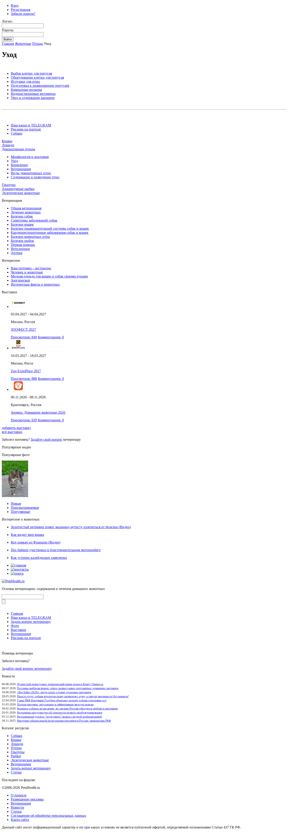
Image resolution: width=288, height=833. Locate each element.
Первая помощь (23, 245)
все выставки (12, 432)
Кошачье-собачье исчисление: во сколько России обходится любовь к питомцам (67, 708)
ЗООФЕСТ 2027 (23, 329)
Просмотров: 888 (24, 379)
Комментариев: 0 (51, 337)
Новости (17, 807)
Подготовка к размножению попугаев (40, 85)
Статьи (16, 772)
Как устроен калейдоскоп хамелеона (39, 558)
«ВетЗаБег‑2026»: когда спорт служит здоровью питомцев (54, 692)
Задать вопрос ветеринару (31, 622)
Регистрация (20, 9)
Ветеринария (21, 169)
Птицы (37, 44)
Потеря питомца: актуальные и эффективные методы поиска (55, 704)
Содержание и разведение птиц (35, 177)
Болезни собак (22, 216)
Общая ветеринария (26, 208)
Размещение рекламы (27, 799)
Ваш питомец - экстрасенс (31, 268)
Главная (8, 44)
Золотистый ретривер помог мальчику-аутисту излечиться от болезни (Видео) (71, 527)
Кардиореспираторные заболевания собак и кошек (49, 232)
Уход (14, 161)
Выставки (18, 630)
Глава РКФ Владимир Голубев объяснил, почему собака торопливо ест (61, 700)
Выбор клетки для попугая (31, 73)
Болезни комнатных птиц (30, 237)
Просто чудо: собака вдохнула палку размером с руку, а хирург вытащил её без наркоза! (73, 696)
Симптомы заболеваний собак (34, 220)
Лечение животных (26, 212)
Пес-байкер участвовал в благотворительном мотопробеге (56, 550)
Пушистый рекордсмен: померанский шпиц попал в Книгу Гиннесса (60, 684)
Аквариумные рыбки (18, 189)
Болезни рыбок (22, 241)
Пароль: (8, 30)
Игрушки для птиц (25, 81)
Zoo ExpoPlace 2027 (26, 371)
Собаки (16, 133)
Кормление (19, 165)
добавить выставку (16, 428)
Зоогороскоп (20, 280)
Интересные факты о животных (35, 284)
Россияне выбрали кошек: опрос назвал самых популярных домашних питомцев (67, 688)
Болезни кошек (22, 224)
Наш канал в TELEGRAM (31, 125)
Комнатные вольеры (26, 90)
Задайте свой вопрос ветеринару (27, 668)
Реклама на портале (26, 129)
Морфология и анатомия (30, 157)
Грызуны (9, 185)
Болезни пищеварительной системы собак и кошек (50, 228)
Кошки (7, 141)
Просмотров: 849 (24, 337)
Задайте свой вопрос (46, 439)
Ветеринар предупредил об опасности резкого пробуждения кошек (59, 712)
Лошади (8, 145)
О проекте (19, 795)
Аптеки (16, 253)
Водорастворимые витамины (33, 94)
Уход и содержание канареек (33, 98)
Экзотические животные (21, 193)
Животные (23, 44)
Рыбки (16, 756)
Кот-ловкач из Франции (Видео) (35, 542)
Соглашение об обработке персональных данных (48, 815)
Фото (15, 626)
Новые (16, 503)
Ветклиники (20, 249)
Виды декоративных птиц (31, 173)
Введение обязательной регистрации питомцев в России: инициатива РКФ (64, 720)
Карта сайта (20, 820)
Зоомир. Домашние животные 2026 (38, 412)
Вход (14, 5)
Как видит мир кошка (27, 535)
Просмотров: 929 (24, 420)
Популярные (20, 512)
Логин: (7, 21)
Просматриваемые (25, 507)
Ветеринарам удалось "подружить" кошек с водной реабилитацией (59, 716)
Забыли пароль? (23, 14)
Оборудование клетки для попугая (37, 77)
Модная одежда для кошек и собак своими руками (49, 276)
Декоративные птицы (18, 149)
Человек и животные (27, 272)
